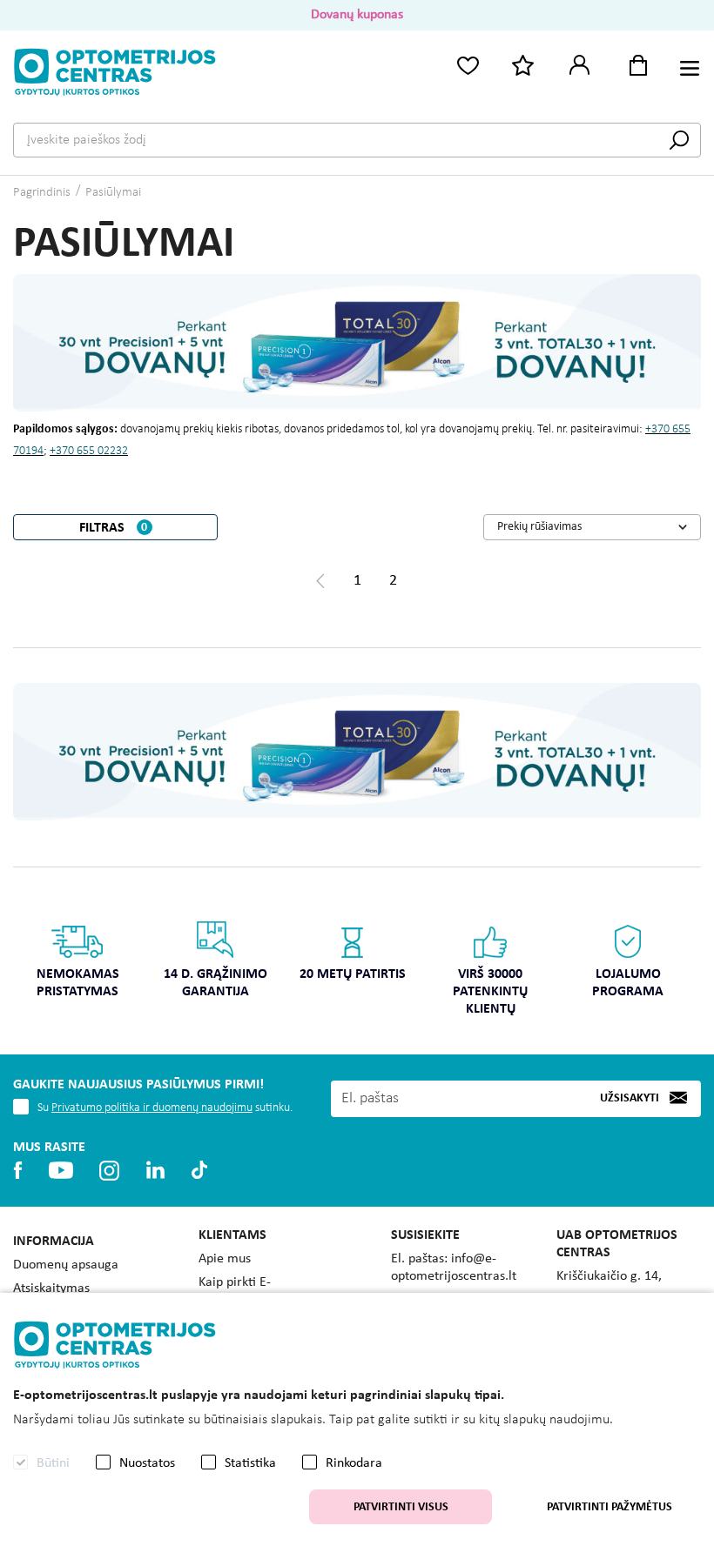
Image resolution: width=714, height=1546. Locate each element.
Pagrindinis (42, 192)
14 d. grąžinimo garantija (215, 983)
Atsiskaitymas (51, 1288)
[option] (77, 965)
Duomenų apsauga (65, 1265)
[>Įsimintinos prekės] (468, 64)
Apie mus (225, 1259)
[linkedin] (155, 1170)
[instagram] (109, 1170)
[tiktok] (199, 1170)
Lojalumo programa (627, 983)
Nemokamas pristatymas (78, 983)
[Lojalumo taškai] (523, 64)
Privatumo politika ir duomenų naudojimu (152, 1107)
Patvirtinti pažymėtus (609, 1507)
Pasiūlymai (113, 192)
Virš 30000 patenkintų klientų (490, 991)
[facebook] (18, 1170)
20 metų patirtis (353, 974)
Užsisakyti (629, 1098)
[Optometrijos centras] (115, 72)
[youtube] (60, 1170)
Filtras (113, 528)
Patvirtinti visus (401, 1507)
